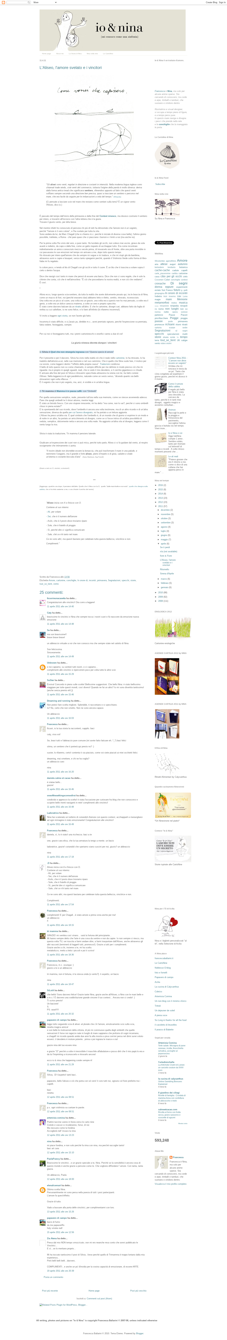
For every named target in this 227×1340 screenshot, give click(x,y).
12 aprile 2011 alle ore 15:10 (60, 1152)
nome (161, 309)
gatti (185, 290)
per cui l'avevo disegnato (81, 412)
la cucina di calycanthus (170, 1079)
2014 (161, 493)
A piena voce (161, 1015)
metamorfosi (162, 302)
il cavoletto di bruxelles (166, 1025)
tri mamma (52, 931)
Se (48, 630)
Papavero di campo (164, 977)
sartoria (158, 327)
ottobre (164, 518)
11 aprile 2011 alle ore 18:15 (60, 925)
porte (170, 321)
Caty (49, 613)
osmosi (184, 312)
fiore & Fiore (166, 556)
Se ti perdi (165, 547)
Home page (46, 53)
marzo (164, 579)
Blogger (139, 1333)
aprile (164, 543)
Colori (167, 279)
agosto (164, 527)
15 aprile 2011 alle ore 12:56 (60, 1232)
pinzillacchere (161, 318)
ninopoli (183, 306)
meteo (174, 303)
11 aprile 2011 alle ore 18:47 (60, 984)
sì (176, 330)
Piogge (174, 318)
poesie (159, 321)
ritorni (178, 324)
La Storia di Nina (75, 53)
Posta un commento (53, 1277)
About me (60, 53)
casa (157, 276)
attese (164, 264)
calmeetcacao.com (167, 1109)
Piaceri (184, 315)
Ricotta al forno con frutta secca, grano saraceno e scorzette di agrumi (169, 1115)
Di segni (179, 283)
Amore (52, 580)
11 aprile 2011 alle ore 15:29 (60, 674)
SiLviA (50, 990)
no (156, 309)
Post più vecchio (138, 1290)
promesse (159, 324)
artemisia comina (56, 1118)
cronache (160, 283)
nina (49, 1141)
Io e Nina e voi (175, 433)
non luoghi (171, 308)
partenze (159, 315)
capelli (184, 270)
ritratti (184, 324)
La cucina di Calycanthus (167, 986)
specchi (125, 580)
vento (56, 584)
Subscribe (160, 184)
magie (158, 299)
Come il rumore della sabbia (175, 385)
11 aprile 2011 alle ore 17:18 (60, 857)
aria (156, 264)
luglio (164, 531)
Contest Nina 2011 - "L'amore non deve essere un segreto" (177, 360)
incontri (92, 580)
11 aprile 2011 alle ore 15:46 (60, 694)
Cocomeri (159, 280)
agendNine (171, 261)
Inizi (165, 296)
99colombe (160, 261)
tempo (183, 337)
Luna (185, 296)
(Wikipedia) (117, 197)
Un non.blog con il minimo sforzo (170, 1001)
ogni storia (62, 315)
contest (184, 280)
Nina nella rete (92, 53)
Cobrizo (158, 991)
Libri (179, 296)
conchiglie (71, 580)
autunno (182, 264)
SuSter (50, 680)
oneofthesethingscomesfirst (61, 795)
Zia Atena (52, 1238)
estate (158, 290)
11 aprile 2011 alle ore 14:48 (60, 624)
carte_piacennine (162, 273)
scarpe (172, 327)
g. (182, 290)
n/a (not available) (168, 551)
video (163, 343)
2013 (161, 498)
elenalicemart (54, 1185)
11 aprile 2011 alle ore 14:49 (60, 656)
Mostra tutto (182, 1123)
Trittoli (158, 1006)
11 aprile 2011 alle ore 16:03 (60, 718)
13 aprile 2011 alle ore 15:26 (60, 1211)
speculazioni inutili (177, 334)
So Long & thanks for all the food (170, 1020)
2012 (161, 502)
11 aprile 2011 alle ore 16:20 (60, 772)
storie (133, 580)
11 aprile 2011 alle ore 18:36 (60, 954)
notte (166, 312)
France (169, 290)
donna (158, 286)
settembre (166, 522)
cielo (185, 276)
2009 (161, 597)
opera (175, 312)
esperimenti (181, 287)
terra (157, 340)
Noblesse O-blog (163, 968)
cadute (175, 270)
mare (169, 299)
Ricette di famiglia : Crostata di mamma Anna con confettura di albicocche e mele (172, 1098)
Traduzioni (105, 364)
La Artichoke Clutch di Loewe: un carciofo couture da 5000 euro (171, 1067)
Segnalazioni (114, 580)
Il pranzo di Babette (164, 1029)
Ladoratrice (53, 813)
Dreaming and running (58, 701)
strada (166, 337)
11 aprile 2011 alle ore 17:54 (60, 904)
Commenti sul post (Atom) (99, 1298)
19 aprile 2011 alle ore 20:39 (60, 1271)
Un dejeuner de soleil (165, 1010)
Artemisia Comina (163, 996)
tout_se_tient (46, 584)
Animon (172, 410)
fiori (163, 290)
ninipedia (174, 306)
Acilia (157, 982)
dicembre (165, 510)
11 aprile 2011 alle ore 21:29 (60, 1064)
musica (183, 302)
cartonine (120, 358)
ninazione (164, 306)
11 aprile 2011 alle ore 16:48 (60, 807)
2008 (161, 601)
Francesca (52, 724)
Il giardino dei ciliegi (169, 1092)
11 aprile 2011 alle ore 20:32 (60, 1014)
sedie (184, 327)
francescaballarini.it (164, 958)
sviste (172, 337)
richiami (169, 324)
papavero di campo (57, 1020)
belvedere (159, 267)
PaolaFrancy (53, 1159)
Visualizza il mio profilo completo (170, 1184)
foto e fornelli (161, 972)
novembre (166, 514)
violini (168, 343)
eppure (169, 286)
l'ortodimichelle (166, 1062)
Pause (172, 315)
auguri (173, 264)
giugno (164, 535)
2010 (161, 592)
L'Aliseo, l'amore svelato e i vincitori (71, 67)
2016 (161, 485)
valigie (184, 340)
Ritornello (164, 569)
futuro (177, 290)
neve (157, 306)
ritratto (78, 306)
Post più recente (50, 1290)
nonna (158, 312)
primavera (102, 580)
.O (48, 863)
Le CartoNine (108, 53)
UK (178, 340)
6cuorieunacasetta (56, 598)
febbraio (165, 583)
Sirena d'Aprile (167, 573)
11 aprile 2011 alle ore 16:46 (60, 789)
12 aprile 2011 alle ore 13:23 (60, 1135)
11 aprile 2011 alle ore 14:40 (60, 606)
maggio (165, 539)
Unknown (52, 663)
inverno (172, 296)
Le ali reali (173, 456)
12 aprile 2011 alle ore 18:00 (60, 1179)
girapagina (160, 293)
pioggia (184, 318)
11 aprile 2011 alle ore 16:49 (60, 824)
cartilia (175, 273)
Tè (178, 337)
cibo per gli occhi (171, 276)
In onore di (82, 580)
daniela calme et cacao (58, 778)
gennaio (165, 587)
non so (183, 309)
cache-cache (162, 270)
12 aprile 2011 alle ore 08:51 (60, 1097)
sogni (184, 331)
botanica (183, 267)
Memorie (182, 299)
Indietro (158, 296)
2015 (161, 489)
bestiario (171, 267)
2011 (161, 506)
